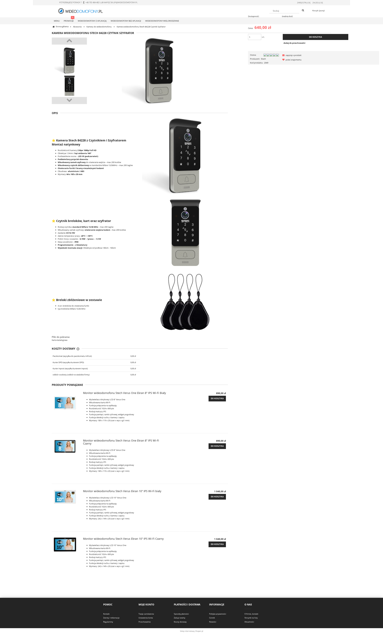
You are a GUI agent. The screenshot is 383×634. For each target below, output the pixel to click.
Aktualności (249, 622)
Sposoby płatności (181, 614)
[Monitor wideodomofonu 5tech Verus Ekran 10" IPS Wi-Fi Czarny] (66, 544)
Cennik (212, 617)
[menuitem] (57, 20)
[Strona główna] (82, 10)
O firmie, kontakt (251, 614)
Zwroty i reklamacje (111, 617)
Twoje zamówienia (146, 614)
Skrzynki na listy (251, 617)
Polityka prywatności (217, 614)
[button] (291, 55)
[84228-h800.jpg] (69, 87)
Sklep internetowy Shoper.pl (191, 631)
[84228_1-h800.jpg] (69, 60)
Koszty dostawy (180, 622)
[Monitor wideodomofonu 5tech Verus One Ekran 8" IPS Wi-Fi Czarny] (66, 446)
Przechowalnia (145, 622)
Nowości (212, 622)
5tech (263, 58)
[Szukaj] (303, 10)
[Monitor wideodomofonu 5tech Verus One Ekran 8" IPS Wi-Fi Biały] (66, 403)
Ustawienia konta (146, 617)
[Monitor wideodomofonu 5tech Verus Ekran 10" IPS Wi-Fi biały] (66, 497)
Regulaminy (108, 622)
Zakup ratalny (179, 617)
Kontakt (106, 614)
